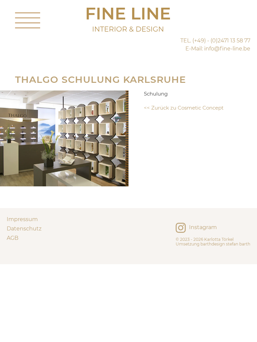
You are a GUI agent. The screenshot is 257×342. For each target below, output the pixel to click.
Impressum (22, 219)
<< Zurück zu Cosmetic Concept (184, 108)
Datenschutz (24, 228)
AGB (12, 238)
